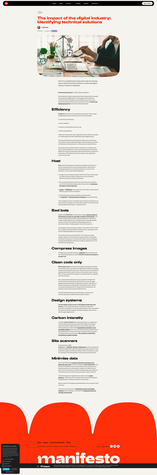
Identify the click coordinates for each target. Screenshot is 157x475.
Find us (68, 442)
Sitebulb (69, 347)
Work (61, 3)
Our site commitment (57, 442)
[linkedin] (118, 446)
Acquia (61, 189)
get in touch (147, 3)
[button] (10, 472)
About (54, 3)
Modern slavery (73, 446)
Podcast (86, 3)
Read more (10, 456)
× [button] (18, 445)
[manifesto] (6, 3)
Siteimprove (82, 347)
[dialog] (10, 459)
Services (68, 3)
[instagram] (111, 446)
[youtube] (114, 446)
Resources (95, 3)
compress (82, 252)
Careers (45, 442)
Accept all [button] (6, 469)
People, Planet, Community (52, 446)
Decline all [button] (14, 469)
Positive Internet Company (77, 197)
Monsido (75, 347)
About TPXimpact (41, 446)
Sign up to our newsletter (103, 446)
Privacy (60, 446)
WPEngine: (69, 189)
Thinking (78, 3)
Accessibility (66, 446)
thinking (40, 12)
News (39, 442)
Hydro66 (64, 197)
